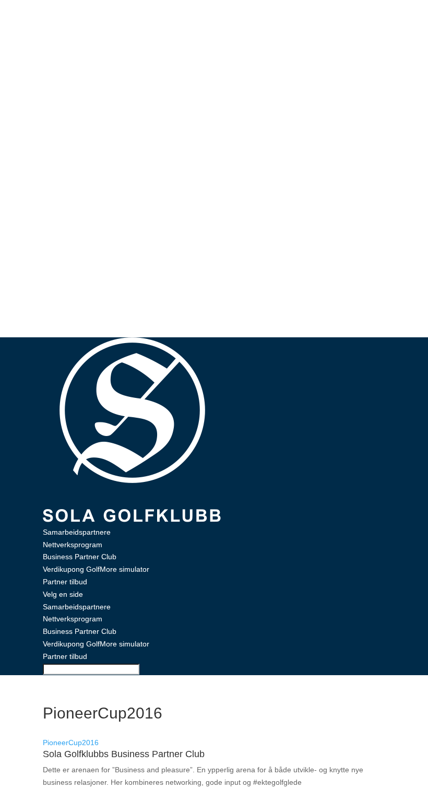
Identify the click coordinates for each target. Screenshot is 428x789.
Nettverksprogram (72, 544)
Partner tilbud (65, 582)
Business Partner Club (79, 556)
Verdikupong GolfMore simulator (96, 569)
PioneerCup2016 (71, 742)
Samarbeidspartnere (77, 532)
